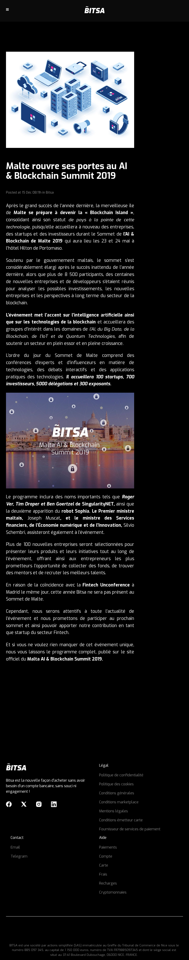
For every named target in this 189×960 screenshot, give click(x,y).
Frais (103, 874)
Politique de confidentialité (121, 775)
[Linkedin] (54, 804)
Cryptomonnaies (113, 892)
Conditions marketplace (119, 802)
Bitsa (50, 192)
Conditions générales (116, 793)
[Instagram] (39, 804)
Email (15, 847)
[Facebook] (9, 804)
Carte (103, 865)
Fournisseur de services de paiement (129, 829)
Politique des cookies (116, 784)
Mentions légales (113, 811)
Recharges (108, 883)
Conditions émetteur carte (121, 820)
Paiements (108, 847)
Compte (105, 856)
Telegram (19, 856)
